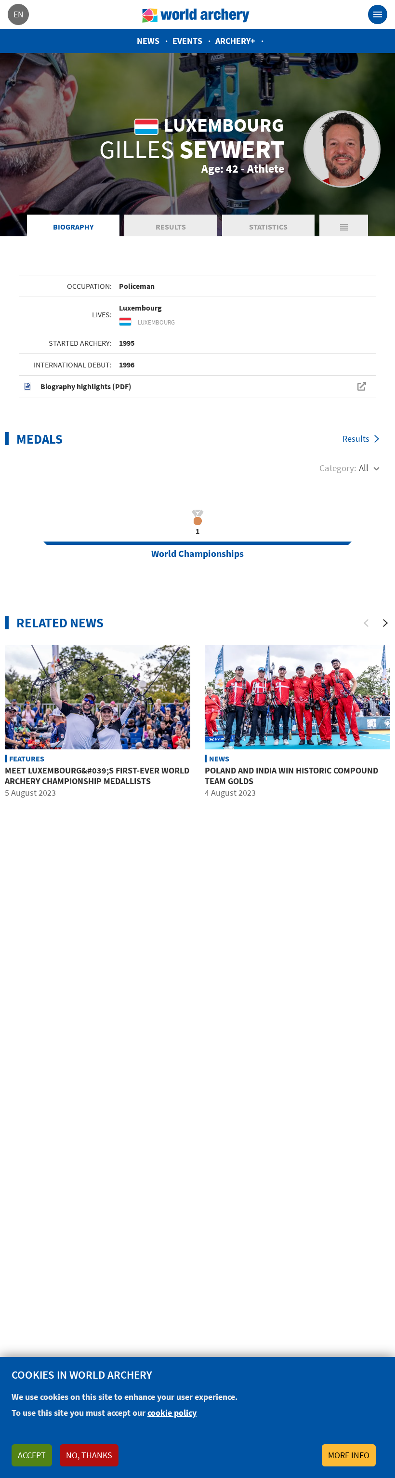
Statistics (268, 226)
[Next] (385, 623)
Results (171, 226)
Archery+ (235, 40)
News (148, 40)
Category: (337, 468)
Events (187, 40)
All (364, 468)
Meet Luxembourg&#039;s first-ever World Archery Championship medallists (97, 775)
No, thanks (89, 1455)
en (18, 14)
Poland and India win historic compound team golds (291, 775)
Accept (32, 1455)
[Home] (196, 14)
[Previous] (366, 623)
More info (348, 1455)
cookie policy (172, 1412)
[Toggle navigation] (377, 14)
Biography (73, 226)
